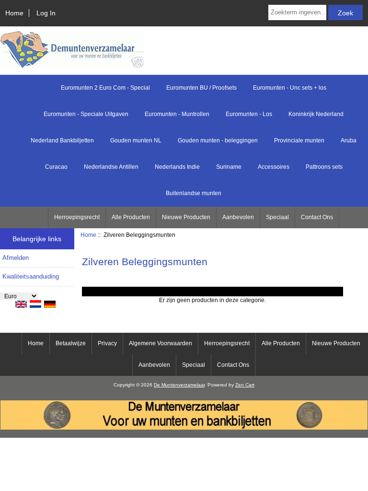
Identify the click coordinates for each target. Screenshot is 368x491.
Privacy (107, 343)
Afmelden (15, 257)
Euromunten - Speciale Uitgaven (86, 114)
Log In (46, 13)
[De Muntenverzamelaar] (184, 427)
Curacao (56, 167)
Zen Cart (244, 384)
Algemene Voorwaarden (160, 343)
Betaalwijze (71, 343)
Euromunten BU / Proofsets (201, 87)
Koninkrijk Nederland (316, 114)
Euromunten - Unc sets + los (289, 87)
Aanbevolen (238, 217)
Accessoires (273, 167)
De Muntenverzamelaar (179, 384)
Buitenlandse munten (193, 193)
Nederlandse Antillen (111, 167)
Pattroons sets (324, 167)
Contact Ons (317, 217)
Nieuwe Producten (186, 217)
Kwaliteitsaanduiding (30, 276)
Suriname (229, 167)
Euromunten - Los (249, 114)
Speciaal (277, 217)
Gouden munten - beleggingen (218, 140)
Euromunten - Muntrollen (177, 114)
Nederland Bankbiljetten (62, 140)
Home (14, 13)
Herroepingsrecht (77, 217)
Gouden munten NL (135, 140)
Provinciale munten (299, 140)
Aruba (348, 140)
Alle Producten (131, 217)
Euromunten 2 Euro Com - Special (105, 87)
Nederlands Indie (177, 167)
